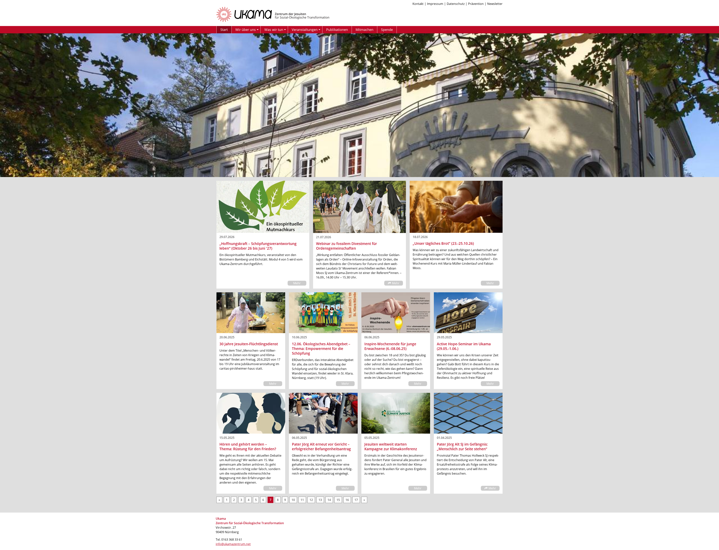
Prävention (476, 4)
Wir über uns (245, 29)
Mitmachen (364, 29)
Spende (387, 29)
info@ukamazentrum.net (233, 544)
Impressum (435, 4)
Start (224, 29)
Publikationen (337, 29)
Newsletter (495, 4)
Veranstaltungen (305, 29)
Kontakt (418, 4)
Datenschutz (456, 4)
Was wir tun (273, 29)
